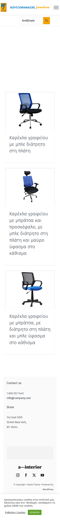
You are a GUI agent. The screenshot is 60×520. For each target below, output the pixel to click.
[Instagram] (18, 475)
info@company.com (19, 398)
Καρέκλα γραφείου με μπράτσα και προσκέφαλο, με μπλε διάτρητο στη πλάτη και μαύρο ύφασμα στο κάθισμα (28, 233)
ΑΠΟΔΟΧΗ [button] (35, 512)
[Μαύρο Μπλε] (30, 111)
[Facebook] (26, 475)
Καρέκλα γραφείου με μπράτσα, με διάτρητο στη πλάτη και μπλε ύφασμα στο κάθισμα (29, 329)
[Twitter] (34, 475)
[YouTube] (42, 475)
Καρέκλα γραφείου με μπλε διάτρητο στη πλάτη (28, 144)
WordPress (48, 489)
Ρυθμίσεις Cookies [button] (15, 512)
